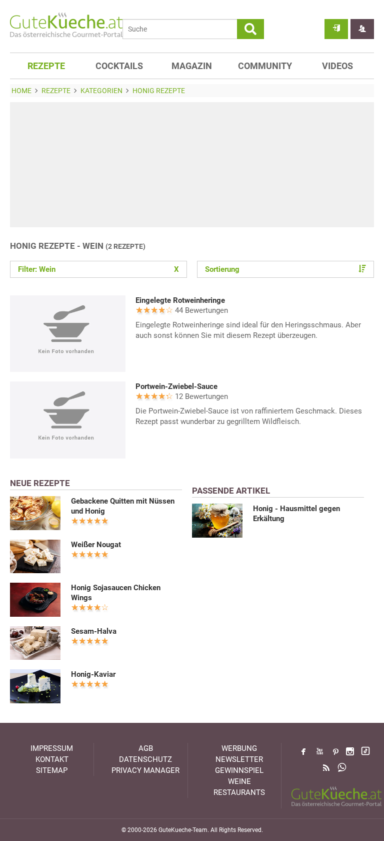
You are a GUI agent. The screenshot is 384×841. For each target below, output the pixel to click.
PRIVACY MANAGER (146, 770)
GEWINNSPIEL (239, 770)
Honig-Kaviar (93, 674)
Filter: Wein (98, 269)
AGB (145, 748)
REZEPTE (46, 66)
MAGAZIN (192, 66)
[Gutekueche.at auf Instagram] (350, 751)
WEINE (239, 781)
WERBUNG (239, 748)
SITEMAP (52, 770)
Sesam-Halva (93, 631)
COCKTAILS (119, 66)
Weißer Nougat (96, 544)
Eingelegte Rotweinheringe (180, 300)
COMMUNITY (265, 66)
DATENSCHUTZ (145, 759)
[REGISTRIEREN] (362, 29)
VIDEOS (337, 66)
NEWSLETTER (239, 759)
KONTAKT (52, 759)
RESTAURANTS (239, 792)
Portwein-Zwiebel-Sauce (177, 386)
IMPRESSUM (51, 748)
